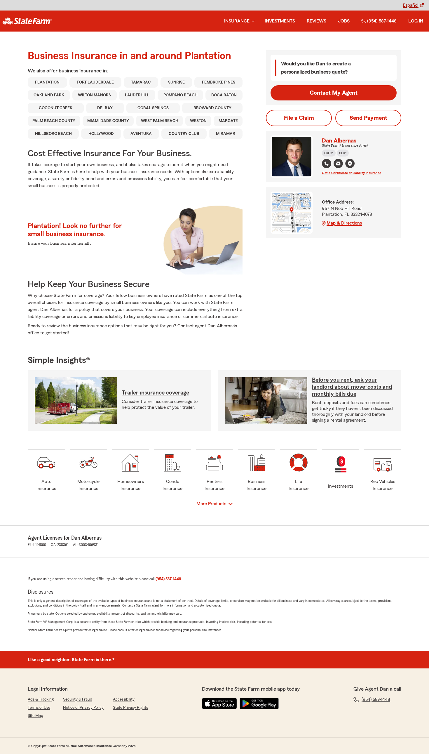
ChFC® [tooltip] (328, 153)
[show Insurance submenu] (252, 21)
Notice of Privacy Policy (83, 708)
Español (410, 5)
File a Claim (299, 118)
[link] (27, 21)
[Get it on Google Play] (259, 703)
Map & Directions (344, 223)
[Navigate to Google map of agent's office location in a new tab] (350, 163)
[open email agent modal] (338, 164)
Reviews (316, 21)
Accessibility (124, 699)
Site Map (35, 716)
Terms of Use (39, 708)
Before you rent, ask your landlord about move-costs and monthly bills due (352, 387)
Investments (280, 21)
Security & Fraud (77, 699)
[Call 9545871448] (326, 163)
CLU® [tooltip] (342, 153)
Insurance (237, 21)
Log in (415, 21)
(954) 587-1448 (382, 21)
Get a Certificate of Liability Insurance (351, 173)
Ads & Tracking (41, 699)
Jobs (344, 21)
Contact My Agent (334, 93)
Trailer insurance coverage (155, 393)
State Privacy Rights (130, 708)
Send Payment (368, 118)
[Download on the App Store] (219, 703)
